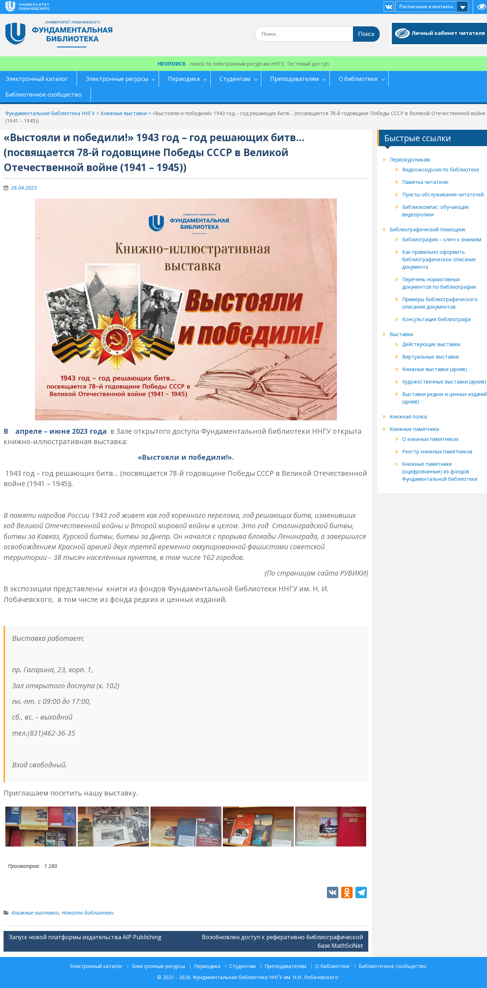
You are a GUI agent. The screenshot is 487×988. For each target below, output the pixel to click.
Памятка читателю (425, 182)
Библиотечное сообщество (392, 966)
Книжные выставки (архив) (434, 369)
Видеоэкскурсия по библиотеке (440, 169)
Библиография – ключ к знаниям (441, 239)
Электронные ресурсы (117, 79)
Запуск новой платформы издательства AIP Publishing (85, 937)
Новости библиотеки (88, 912)
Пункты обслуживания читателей (443, 194)
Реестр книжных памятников (437, 451)
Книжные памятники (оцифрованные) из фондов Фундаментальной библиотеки (439, 471)
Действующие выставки (431, 344)
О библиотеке (358, 79)
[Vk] (389, 6)
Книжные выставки (35, 912)
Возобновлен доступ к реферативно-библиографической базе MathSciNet (282, 941)
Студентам (235, 79)
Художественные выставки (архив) (444, 381)
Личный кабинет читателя (448, 33)
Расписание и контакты (426, 6)
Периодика (184, 79)
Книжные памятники (414, 429)
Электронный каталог (96, 966)
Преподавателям (294, 79)
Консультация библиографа (436, 319)
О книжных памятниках (430, 439)
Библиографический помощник (428, 229)
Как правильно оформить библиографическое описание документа (439, 259)
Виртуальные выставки (430, 356)
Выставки (401, 334)
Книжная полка (408, 416)
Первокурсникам (410, 159)
